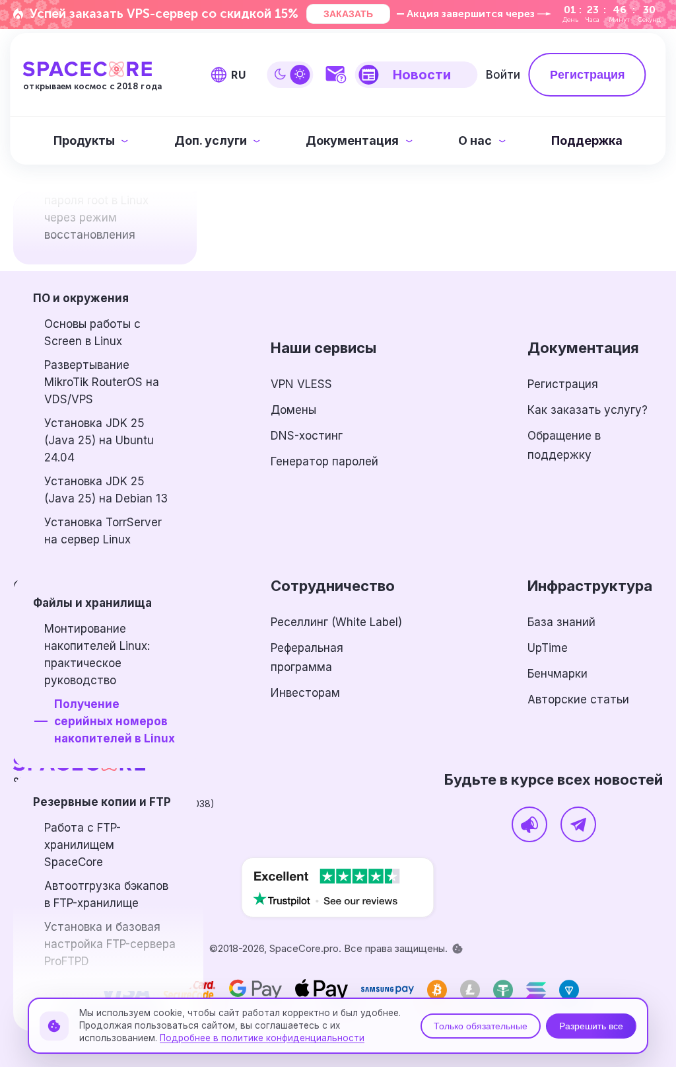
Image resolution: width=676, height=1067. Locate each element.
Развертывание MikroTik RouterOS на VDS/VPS (101, 382)
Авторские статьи (578, 699)
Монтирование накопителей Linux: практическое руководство (97, 654)
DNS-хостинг (307, 435)
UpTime (547, 647)
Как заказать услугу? (587, 409)
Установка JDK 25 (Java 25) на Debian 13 (106, 490)
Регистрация (562, 384)
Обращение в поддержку (564, 445)
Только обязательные (480, 1026)
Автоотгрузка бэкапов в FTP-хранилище (106, 894)
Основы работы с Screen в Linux (92, 332)
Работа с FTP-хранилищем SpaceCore (82, 845)
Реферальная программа (307, 657)
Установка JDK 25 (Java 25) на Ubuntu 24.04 (99, 440)
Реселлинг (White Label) (336, 622)
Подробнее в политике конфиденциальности (262, 1038)
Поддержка (587, 140)
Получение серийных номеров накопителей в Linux (114, 721)
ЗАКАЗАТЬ (348, 14)
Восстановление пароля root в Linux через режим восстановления (96, 209)
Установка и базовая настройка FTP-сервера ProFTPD (110, 944)
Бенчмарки (557, 673)
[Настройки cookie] (457, 949)
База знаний (561, 622)
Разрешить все (591, 1026)
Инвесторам (305, 692)
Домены (293, 409)
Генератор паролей (324, 461)
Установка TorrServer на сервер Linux (103, 531)
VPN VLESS (301, 384)
